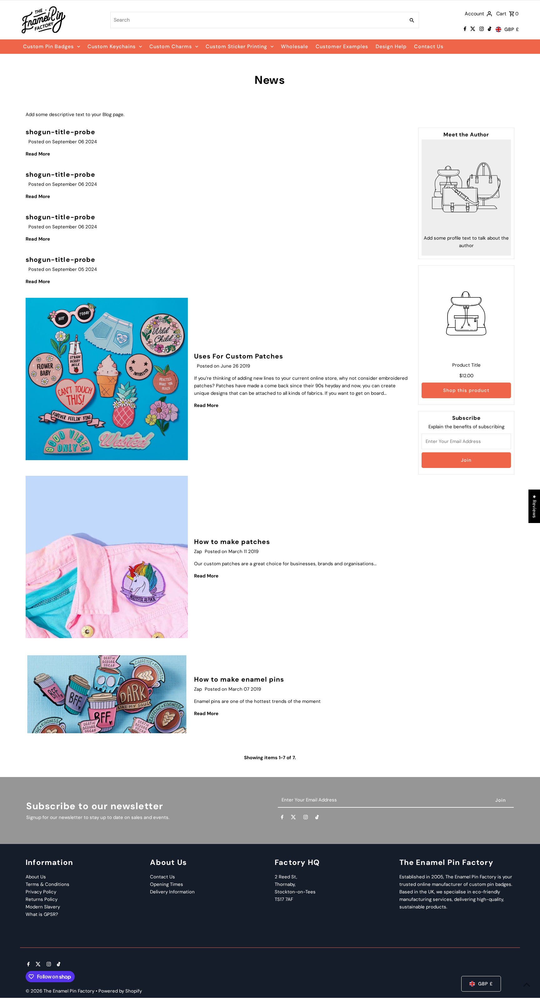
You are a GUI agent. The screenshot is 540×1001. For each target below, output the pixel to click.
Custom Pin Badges (48, 46)
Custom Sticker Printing (236, 46)
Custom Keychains (112, 46)
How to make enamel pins (239, 679)
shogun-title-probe (60, 132)
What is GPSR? (42, 914)
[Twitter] (472, 29)
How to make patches (232, 541)
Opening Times (166, 884)
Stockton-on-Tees (295, 892)
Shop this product (466, 390)
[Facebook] (464, 29)
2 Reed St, (286, 877)
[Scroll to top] (527, 985)
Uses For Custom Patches (238, 356)
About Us (36, 877)
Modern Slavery (43, 907)
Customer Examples (342, 46)
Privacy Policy (41, 892)
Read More (38, 154)
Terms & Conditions (47, 884)
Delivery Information (172, 892)
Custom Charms (170, 46)
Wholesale (294, 46)
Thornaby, (285, 884)
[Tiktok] (488, 29)
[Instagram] (481, 29)
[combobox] (257, 20)
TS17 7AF (284, 899)
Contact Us (428, 46)
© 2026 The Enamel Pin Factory (61, 991)
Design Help (391, 46)
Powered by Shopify (120, 991)
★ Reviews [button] (534, 506)
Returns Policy (42, 899)
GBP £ (511, 29)
